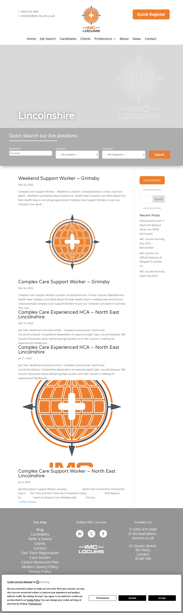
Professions (103, 39)
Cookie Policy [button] (33, 600)
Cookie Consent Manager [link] (20, 582)
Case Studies (40, 557)
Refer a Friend (40, 538)
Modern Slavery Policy (40, 566)
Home (31, 39)
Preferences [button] (35, 604)
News (137, 39)
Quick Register (151, 14)
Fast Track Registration (40, 552)
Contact (150, 39)
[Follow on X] (91, 533)
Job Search (48, 39)
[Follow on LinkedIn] (79, 533)
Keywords (15, 148)
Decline (132, 598)
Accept (162, 598)
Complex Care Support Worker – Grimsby (64, 282)
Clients (85, 39)
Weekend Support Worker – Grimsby (58, 178)
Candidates (68, 39)
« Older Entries (27, 501)
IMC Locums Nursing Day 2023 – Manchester (152, 243)
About (124, 39)
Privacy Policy (40, 571)
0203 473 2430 (29, 11)
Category (107, 148)
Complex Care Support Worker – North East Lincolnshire (66, 473)
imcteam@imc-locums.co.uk (38, 16)
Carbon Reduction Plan (40, 562)
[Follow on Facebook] (103, 533)
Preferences (102, 598)
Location (61, 148)
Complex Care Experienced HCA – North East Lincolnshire (68, 314)
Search (159, 155)
